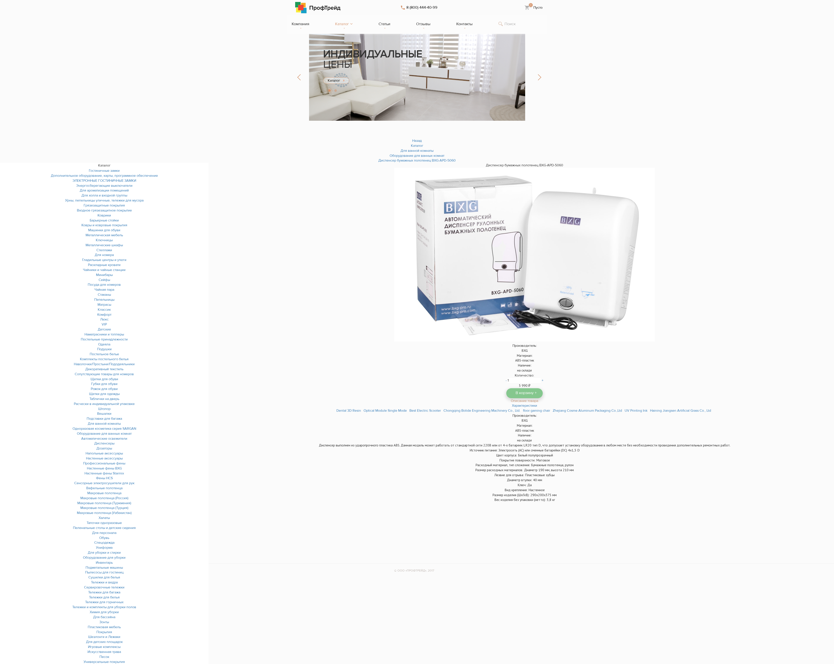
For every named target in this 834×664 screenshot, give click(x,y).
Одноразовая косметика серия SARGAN (104, 428)
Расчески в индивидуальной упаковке (104, 404)
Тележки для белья (104, 597)
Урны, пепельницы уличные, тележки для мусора (104, 200)
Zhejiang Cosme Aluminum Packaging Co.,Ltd (587, 411)
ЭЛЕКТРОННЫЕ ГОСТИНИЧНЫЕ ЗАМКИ (104, 180)
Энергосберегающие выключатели (104, 185)
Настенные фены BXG (104, 468)
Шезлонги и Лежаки (104, 637)
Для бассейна (104, 617)
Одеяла (104, 344)
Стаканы (104, 294)
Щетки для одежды (104, 394)
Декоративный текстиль (104, 369)
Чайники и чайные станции (104, 270)
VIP (104, 324)
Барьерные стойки (104, 220)
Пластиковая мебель (104, 627)
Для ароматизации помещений (104, 190)
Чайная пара (104, 289)
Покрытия (104, 632)
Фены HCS (104, 478)
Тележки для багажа (104, 592)
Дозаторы (104, 448)
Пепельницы (104, 299)
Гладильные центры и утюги (104, 260)
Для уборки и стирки (104, 552)
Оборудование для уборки (104, 557)
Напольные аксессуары (104, 453)
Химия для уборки (104, 612)
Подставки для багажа (104, 418)
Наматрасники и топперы (104, 334)
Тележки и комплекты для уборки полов (104, 607)
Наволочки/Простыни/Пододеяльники (104, 364)
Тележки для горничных (104, 602)
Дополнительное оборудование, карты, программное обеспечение (104, 175)
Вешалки (104, 413)
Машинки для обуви (104, 230)
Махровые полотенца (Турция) (104, 508)
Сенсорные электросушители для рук (104, 483)
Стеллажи (104, 250)
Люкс (104, 319)
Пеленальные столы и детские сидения (104, 528)
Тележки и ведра (104, 582)
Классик (104, 309)
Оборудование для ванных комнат (104, 433)
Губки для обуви (104, 384)
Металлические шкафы (104, 245)
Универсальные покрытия (104, 662)
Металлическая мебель (104, 235)
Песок (104, 657)
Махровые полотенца (104, 493)
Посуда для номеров (104, 284)
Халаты (104, 518)
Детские (104, 329)
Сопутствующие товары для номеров (104, 374)
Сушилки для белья (104, 577)
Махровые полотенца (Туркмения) (104, 503)
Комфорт (104, 314)
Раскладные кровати (104, 265)
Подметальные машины (104, 567)
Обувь (104, 538)
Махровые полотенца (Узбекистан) (104, 513)
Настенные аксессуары (104, 458)
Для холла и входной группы (104, 195)
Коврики (104, 215)
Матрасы (104, 304)
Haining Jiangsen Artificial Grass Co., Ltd (680, 411)
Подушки (104, 349)
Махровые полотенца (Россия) (104, 498)
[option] (417, 77)
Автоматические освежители (104, 438)
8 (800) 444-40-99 (421, 7)
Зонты (104, 622)
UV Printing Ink (636, 411)
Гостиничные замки (104, 170)
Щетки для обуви (104, 379)
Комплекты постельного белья (104, 359)
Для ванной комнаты (104, 423)
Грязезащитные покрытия (104, 205)
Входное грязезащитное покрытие (104, 210)
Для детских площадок (104, 642)
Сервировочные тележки (104, 587)
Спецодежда (104, 542)
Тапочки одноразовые (104, 523)
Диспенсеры (104, 443)
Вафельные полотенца (104, 488)
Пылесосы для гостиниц (104, 572)
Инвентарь (104, 562)
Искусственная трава (104, 652)
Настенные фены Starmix (104, 473)
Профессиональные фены (104, 463)
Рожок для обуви (104, 389)
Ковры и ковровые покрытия (104, 225)
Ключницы (104, 240)
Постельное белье (104, 354)
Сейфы (104, 280)
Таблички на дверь (104, 399)
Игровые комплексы (104, 647)
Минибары (104, 275)
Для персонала (104, 533)
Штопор (104, 409)
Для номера (104, 255)
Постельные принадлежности (104, 339)
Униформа (104, 547)
